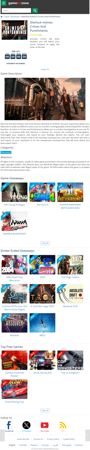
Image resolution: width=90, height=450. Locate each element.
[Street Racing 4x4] (42, 360)
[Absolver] (14, 323)
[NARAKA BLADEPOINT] (14, 221)
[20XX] (42, 264)
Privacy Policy (53, 439)
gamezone (18, 3)
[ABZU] (42, 323)
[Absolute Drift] (70, 293)
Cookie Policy (69, 439)
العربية (56, 445)
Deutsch (79, 445)
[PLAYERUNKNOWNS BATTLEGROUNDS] (70, 192)
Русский (23, 445)
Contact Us (38, 439)
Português (67, 445)
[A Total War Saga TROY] (42, 293)
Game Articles (23, 439)
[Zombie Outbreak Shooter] (14, 360)
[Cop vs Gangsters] (70, 360)
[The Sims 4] (42, 192)
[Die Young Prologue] (14, 192)
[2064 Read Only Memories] (14, 264)
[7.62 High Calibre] (70, 264)
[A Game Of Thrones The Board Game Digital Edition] (14, 293)
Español (34, 445)
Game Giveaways (12, 16)
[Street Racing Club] (14, 389)
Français (45, 445)
